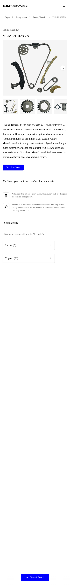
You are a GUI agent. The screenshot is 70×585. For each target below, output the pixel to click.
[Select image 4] (61, 106)
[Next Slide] (62, 68)
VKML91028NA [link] (59, 17)
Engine (7, 17)
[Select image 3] (44, 106)
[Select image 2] (27, 106)
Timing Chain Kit (40, 17)
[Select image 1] (10, 106)
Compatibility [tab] (11, 223)
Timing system (21, 17)
